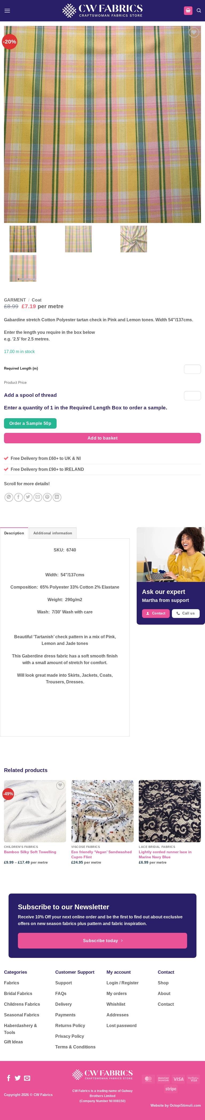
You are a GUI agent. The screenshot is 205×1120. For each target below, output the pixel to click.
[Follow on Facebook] (9, 1078)
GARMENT (15, 300)
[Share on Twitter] (28, 497)
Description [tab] (14, 533)
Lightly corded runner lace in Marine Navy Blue (165, 854)
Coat (36, 300)
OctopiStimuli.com (185, 1105)
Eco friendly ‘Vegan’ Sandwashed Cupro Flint (101, 854)
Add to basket (102, 438)
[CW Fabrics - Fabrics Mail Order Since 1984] (102, 10)
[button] (7, 10)
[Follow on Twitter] (18, 1078)
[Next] (201, 827)
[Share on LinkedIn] (57, 497)
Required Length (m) (21, 368)
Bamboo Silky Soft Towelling (30, 852)
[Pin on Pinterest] (47, 497)
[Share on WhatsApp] (9, 497)
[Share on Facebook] (18, 497)
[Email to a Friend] (37, 497)
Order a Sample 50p (30, 423)
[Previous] (4, 827)
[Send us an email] (27, 1078)
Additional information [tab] (52, 533)
